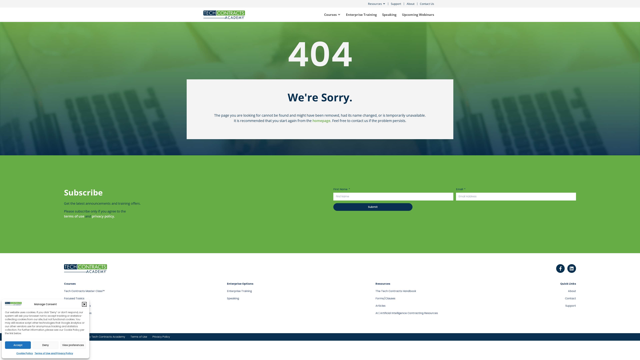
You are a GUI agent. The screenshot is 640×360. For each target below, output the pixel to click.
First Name (340, 189)
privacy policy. (103, 216)
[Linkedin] (571, 268)
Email (460, 189)
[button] (84, 304)
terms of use (74, 216)
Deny (45, 345)
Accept (18, 345)
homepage (321, 120)
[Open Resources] (384, 4)
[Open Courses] (339, 14)
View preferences (73, 345)
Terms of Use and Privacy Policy (53, 353)
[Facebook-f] (560, 268)
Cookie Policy (24, 353)
